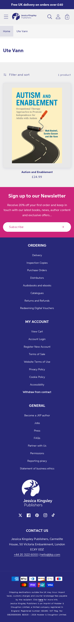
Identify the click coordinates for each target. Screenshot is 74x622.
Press (37, 430)
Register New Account (37, 346)
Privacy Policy (37, 369)
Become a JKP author (37, 415)
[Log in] (58, 16)
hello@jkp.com (50, 554)
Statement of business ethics (37, 468)
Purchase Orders (37, 270)
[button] (6, 17)
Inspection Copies (37, 262)
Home (6, 31)
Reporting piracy (37, 460)
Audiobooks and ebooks (37, 285)
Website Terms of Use (37, 361)
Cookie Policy (37, 376)
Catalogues (37, 293)
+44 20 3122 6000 (26, 554)
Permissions (37, 453)
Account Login (37, 339)
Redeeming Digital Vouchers (37, 308)
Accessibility (37, 384)
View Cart (37, 331)
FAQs (37, 438)
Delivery (37, 255)
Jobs (37, 422)
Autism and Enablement (37, 172)
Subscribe (16, 227)
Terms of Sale (37, 354)
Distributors (37, 277)
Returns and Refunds (37, 300)
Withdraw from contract (37, 391)
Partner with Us (37, 445)
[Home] (24, 17)
